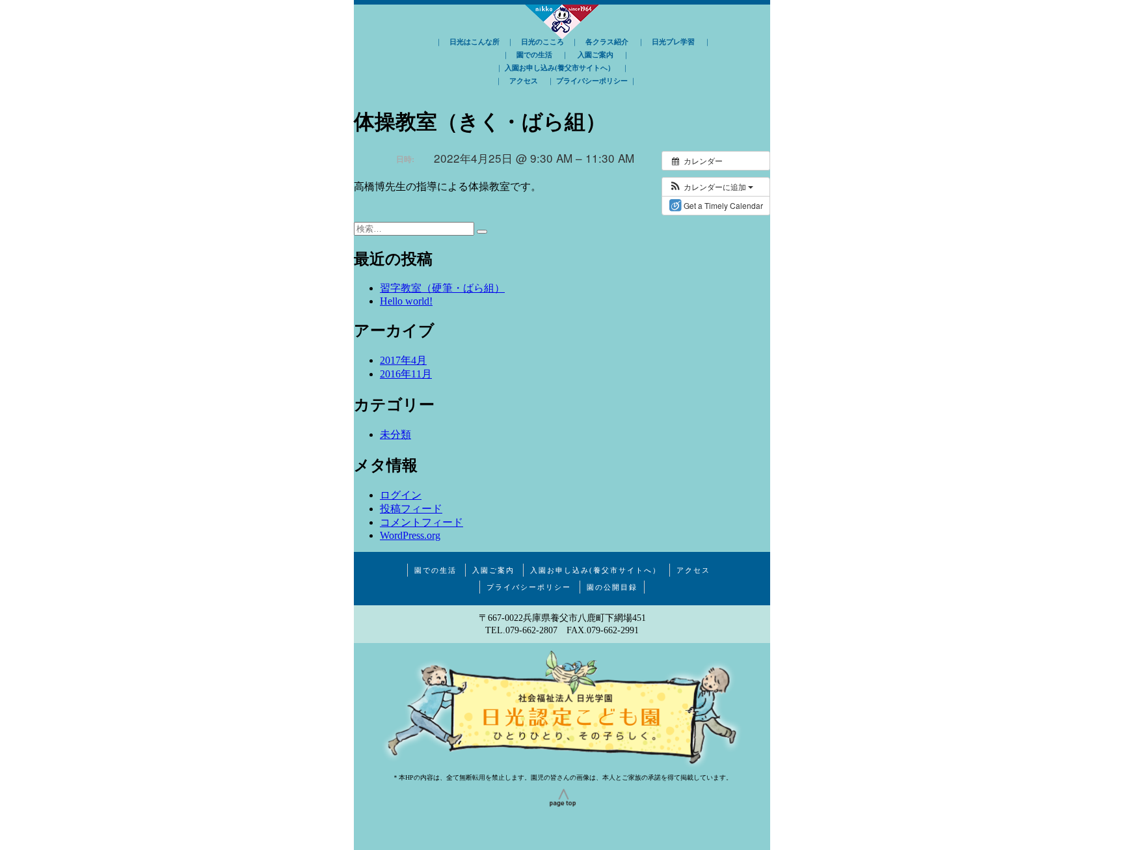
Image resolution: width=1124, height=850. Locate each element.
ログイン (400, 494)
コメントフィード (421, 522)
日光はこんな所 (474, 42)
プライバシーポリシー (592, 81)
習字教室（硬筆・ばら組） (442, 288)
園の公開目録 (612, 587)
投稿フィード (411, 508)
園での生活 (534, 55)
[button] (711, 187)
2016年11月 (406, 373)
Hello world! (406, 301)
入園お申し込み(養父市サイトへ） (560, 68)
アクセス (523, 81)
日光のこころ (542, 42)
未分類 (395, 434)
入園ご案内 (595, 55)
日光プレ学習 (673, 42)
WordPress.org (410, 535)
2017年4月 (403, 360)
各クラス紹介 (606, 42)
